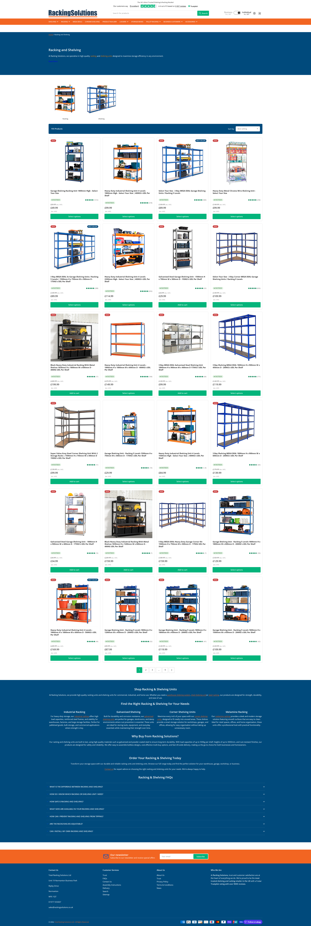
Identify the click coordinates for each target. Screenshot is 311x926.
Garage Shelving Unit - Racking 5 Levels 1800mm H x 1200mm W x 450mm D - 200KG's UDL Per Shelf (128, 631)
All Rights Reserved (82, 922)
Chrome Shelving (92, 22)
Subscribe (201, 856)
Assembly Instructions (112, 885)
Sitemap (106, 894)
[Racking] (65, 99)
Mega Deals (77, 22)
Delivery (106, 888)
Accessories (190, 22)
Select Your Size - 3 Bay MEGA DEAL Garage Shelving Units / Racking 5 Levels (182, 192)
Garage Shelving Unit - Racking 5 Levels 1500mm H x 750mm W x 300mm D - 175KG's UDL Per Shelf (128, 454)
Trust (105, 875)
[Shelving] (101, 99)
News (159, 888)
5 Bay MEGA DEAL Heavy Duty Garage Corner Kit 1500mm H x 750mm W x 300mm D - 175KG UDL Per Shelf (182, 544)
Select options (74, 216)
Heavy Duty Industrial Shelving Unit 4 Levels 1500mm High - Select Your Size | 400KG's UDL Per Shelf (181, 455)
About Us (160, 875)
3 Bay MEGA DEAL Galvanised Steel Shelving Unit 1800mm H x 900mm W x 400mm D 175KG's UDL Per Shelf (182, 367)
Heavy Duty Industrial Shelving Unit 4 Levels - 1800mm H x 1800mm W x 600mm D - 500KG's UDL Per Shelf (73, 632)
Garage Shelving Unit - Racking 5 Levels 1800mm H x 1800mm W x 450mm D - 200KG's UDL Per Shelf (182, 631)
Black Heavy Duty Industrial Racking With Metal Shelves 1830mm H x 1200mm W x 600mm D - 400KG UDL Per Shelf (127, 544)
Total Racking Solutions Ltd (64, 922)
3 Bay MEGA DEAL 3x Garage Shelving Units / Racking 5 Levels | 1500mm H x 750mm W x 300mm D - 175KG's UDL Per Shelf (74, 279)
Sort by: (231, 129)
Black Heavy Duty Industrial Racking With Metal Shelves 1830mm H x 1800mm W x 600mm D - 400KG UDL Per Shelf (73, 367)
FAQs (105, 878)
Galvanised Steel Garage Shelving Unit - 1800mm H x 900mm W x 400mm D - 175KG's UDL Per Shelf (74, 542)
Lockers (123, 22)
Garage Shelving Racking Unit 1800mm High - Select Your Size (74, 192)
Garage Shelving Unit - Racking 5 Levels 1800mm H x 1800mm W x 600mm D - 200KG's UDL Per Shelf (236, 542)
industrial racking (81, 716)
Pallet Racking (152, 22)
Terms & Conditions (165, 885)
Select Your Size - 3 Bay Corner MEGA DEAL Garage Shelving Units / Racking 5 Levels (235, 277)
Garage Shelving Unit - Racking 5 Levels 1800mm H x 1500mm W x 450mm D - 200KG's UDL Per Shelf (236, 631)
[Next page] (171, 670)
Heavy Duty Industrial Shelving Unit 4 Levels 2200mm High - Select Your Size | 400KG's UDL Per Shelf (127, 279)
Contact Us (107, 881)
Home (51, 34)
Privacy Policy (162, 881)
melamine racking (222, 716)
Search (105, 891)
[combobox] (160, 13)
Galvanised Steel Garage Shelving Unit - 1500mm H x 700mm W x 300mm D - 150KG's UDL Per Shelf (182, 277)
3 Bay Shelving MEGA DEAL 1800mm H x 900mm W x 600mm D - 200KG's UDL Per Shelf (236, 454)
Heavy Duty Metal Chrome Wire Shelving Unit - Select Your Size (234, 192)
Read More (53, 61)
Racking (64, 22)
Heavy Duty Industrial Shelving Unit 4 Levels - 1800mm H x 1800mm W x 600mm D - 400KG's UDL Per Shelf (128, 367)
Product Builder (110, 22)
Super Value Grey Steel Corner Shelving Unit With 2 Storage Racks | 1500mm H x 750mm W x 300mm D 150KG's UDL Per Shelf (74, 455)
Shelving (52, 22)
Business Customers (172, 22)
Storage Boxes (137, 22)
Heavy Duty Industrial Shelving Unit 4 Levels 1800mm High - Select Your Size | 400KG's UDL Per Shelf (127, 193)
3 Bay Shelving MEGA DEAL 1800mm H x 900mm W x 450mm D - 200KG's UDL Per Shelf (236, 366)
